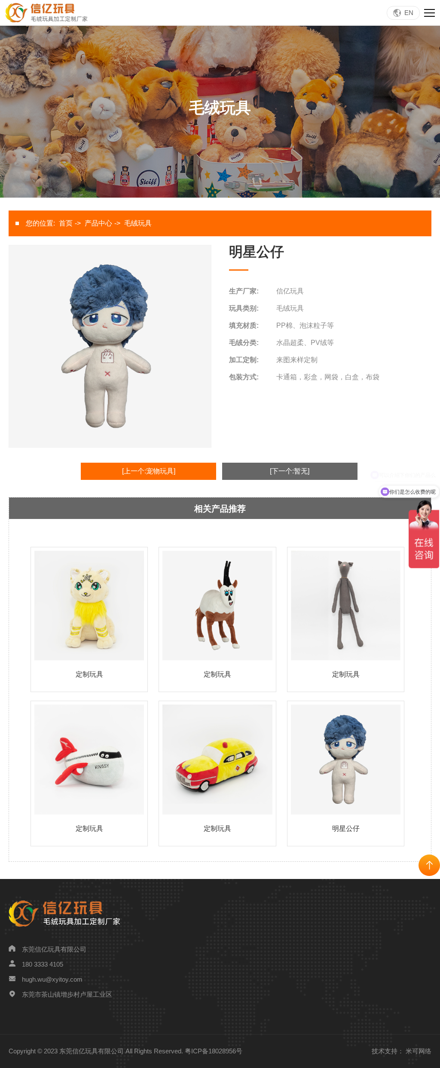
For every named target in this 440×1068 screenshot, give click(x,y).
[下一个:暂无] (289, 471)
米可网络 (418, 1051)
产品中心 (98, 223)
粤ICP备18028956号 (213, 1051)
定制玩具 (89, 674)
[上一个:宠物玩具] (148, 471)
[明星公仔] (345, 759)
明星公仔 (346, 828)
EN (408, 12)
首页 (66, 223)
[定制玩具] (89, 605)
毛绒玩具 (138, 223)
